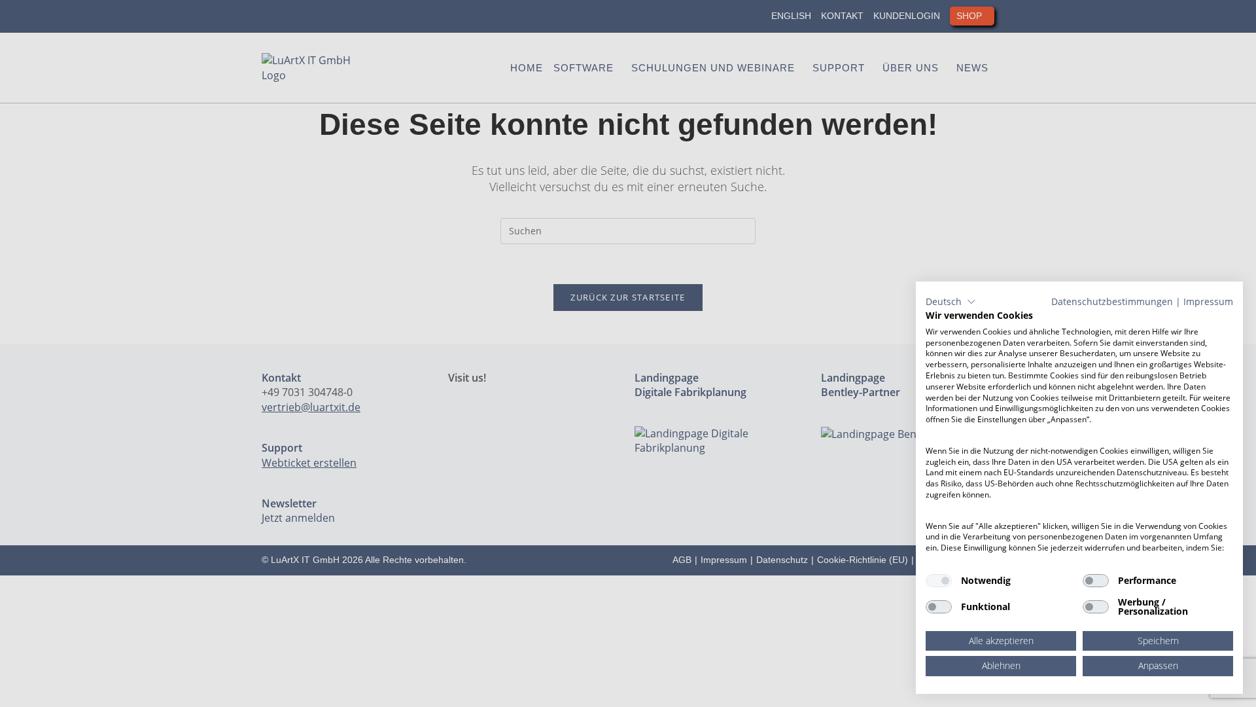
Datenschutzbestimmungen (1112, 301)
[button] (951, 302)
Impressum (1208, 301)
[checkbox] (939, 580)
